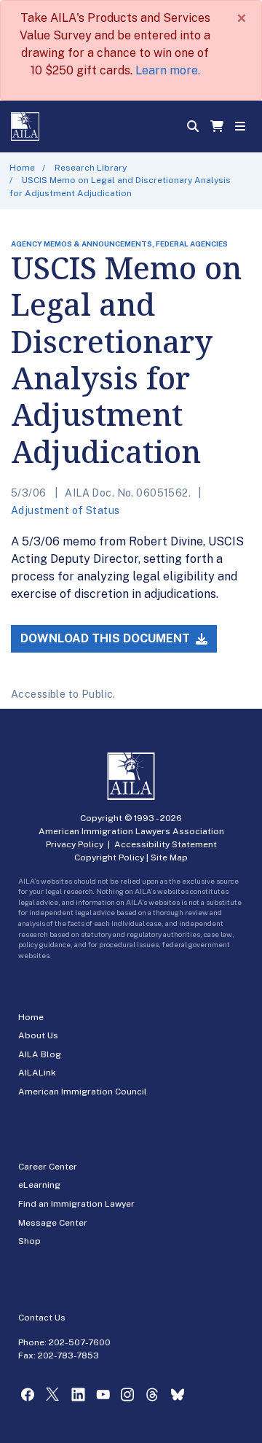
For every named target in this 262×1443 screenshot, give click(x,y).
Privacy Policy (74, 844)
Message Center (52, 1223)
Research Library (91, 168)
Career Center (47, 1167)
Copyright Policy (109, 857)
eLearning (39, 1185)
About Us (38, 1035)
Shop (29, 1241)
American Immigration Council (82, 1091)
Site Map (169, 857)
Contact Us (42, 1317)
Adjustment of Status (65, 510)
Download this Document (106, 638)
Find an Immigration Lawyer (76, 1204)
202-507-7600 (80, 1342)
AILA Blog (39, 1054)
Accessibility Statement (165, 844)
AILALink (37, 1072)
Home (22, 168)
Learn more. (167, 70)
